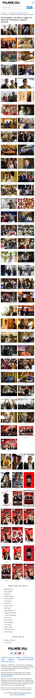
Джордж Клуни (9, 589)
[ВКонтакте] (11, 653)
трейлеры (4, 657)
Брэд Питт (7, 594)
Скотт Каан (7, 624)
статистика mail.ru (7, 661)
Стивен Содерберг (10, 615)
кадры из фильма (9, 640)
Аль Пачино (8, 601)
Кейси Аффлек (9, 622)
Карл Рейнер (8, 620)
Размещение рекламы (17, 694)
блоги (31, 657)
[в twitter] (15, 653)
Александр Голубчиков (13, 674)
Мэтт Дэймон (8, 591)
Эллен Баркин (8, 598)
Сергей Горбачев (6, 676)
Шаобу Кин (7, 617)
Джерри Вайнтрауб (10, 613)
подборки (11, 659)
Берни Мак (7, 603)
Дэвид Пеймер (9, 596)
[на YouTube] (19, 653)
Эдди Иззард (8, 631)
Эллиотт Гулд (8, 605)
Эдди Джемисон (9, 610)
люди (3, 659)
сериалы (25, 657)
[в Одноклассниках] (23, 653)
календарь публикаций (26, 659)
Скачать (9, 36)
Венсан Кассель (9, 629)
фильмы (18, 657)
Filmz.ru (26, 668)
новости (12, 657)
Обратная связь (25, 693)
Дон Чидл (7, 608)
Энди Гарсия (8, 627)
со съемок (7, 642)
